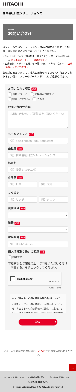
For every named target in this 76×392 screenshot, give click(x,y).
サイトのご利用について (14, 377)
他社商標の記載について (37, 382)
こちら (41, 351)
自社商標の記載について (60, 377)
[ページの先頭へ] (72, 367)
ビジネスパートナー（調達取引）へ (29, 60)
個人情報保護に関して (37, 377)
